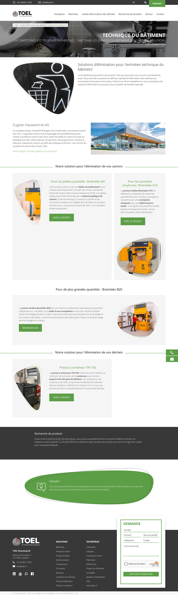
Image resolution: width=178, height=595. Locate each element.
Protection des (61, 593)
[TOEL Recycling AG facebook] (32, 573)
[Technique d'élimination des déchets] (32, 541)
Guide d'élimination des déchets (98, 14)
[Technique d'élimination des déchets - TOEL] (22, 14)
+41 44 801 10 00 (24, 2)
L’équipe (90, 551)
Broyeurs (60, 572)
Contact (160, 14)
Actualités (90, 572)
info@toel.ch (48, 2)
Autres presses (62, 560)
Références (91, 564)
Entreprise (59, 14)
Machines (73, 14)
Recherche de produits (130, 14)
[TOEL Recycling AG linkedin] (14, 573)
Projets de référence (95, 568)
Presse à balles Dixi (64, 581)
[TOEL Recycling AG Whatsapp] (26, 573)
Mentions (46, 593)
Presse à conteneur (64, 585)
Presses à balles (63, 555)
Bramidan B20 (30, 327)
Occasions (60, 568)
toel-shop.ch (91, 585)
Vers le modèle (61, 217)
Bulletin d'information (95, 577)
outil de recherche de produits (61, 438)
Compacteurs (62, 564)
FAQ (88, 581)
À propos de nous (94, 555)
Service (149, 14)
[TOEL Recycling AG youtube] (20, 573)
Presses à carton (63, 551)
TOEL (17, 25)
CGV (76, 593)
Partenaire (90, 560)
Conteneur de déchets (65, 577)
